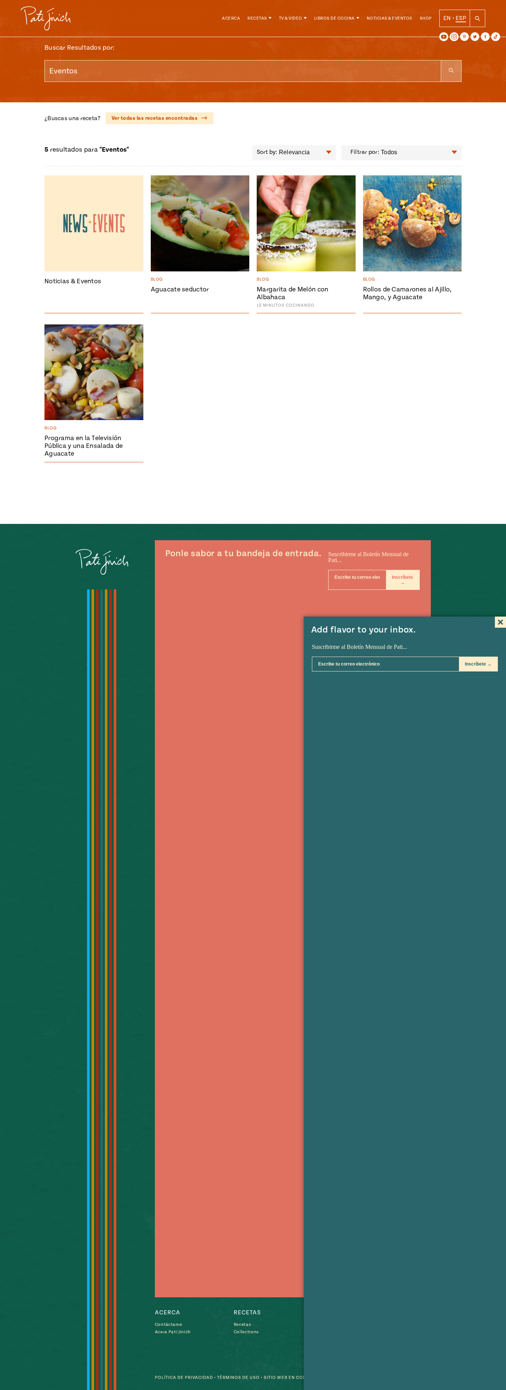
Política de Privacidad (184, 1377)
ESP (461, 18)
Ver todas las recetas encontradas (155, 118)
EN (447, 18)
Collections (246, 1332)
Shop (426, 18)
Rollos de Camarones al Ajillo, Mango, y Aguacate (407, 293)
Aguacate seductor (180, 289)
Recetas (257, 18)
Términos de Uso (238, 1377)
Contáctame (168, 1324)
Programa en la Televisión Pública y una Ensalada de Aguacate (83, 446)
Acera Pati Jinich (173, 1332)
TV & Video (290, 18)
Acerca (231, 18)
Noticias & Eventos (389, 18)
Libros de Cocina (334, 18)
